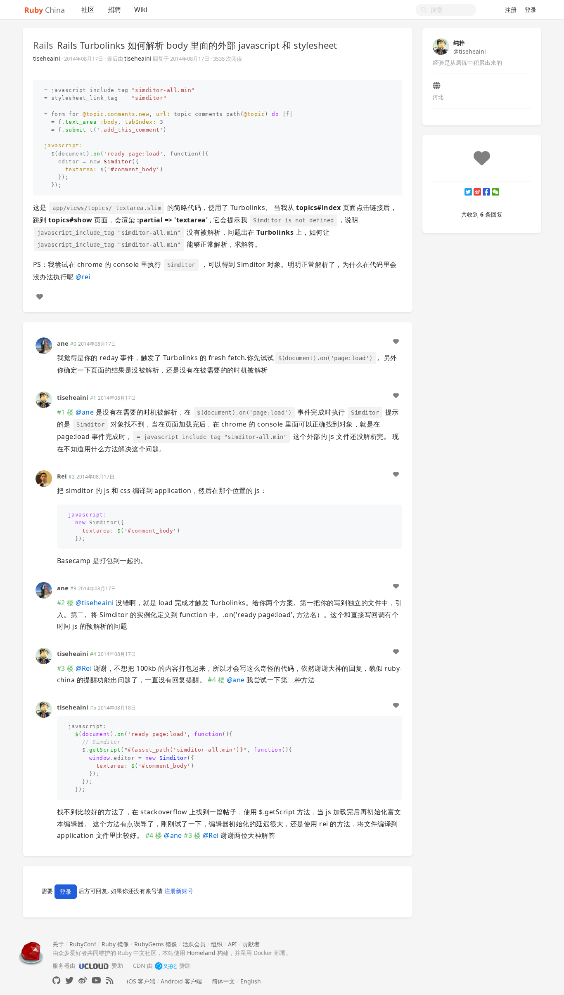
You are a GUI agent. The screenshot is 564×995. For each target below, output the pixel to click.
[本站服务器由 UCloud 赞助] (93, 965)
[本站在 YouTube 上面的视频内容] (96, 980)
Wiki (140, 9)
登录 (530, 10)
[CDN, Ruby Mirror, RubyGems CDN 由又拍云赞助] (166, 965)
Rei (62, 476)
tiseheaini (46, 58)
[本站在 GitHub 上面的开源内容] (56, 980)
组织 (217, 944)
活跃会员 (194, 944)
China (44, 10)
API (232, 944)
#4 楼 (216, 679)
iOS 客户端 (141, 981)
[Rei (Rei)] (44, 478)
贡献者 (251, 944)
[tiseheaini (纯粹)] (44, 399)
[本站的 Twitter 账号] (69, 980)
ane (63, 343)
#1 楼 (65, 412)
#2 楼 (65, 602)
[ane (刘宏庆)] (44, 345)
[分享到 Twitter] (468, 192)
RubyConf (82, 944)
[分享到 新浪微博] (477, 192)
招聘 (114, 9)
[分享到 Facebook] (486, 192)
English (250, 981)
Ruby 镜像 (115, 944)
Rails (43, 45)
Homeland (201, 953)
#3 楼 (65, 668)
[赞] (39, 296)
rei (83, 276)
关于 (58, 944)
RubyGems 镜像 (155, 944)
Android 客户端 (181, 981)
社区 (88, 9)
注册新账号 (178, 891)
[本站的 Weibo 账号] (82, 980)
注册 (511, 10)
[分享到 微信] (495, 192)
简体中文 (223, 981)
